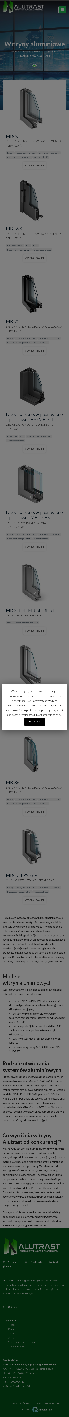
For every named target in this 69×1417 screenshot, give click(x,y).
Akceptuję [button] (35, 721)
